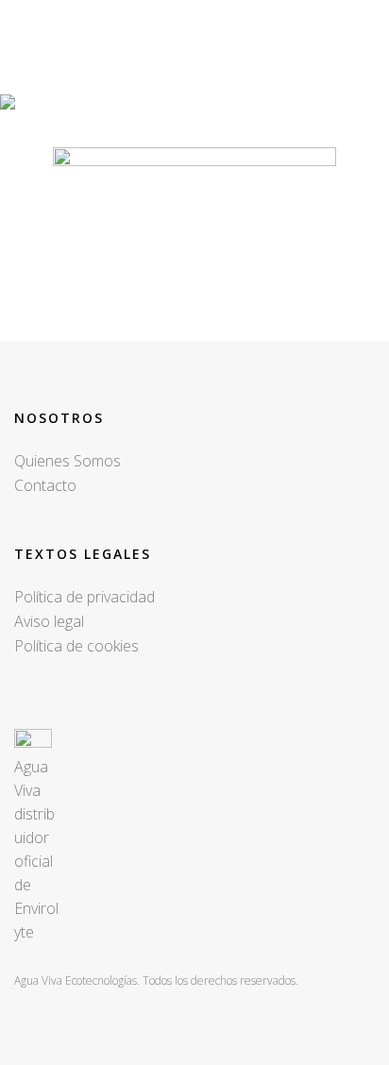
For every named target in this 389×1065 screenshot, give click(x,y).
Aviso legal (49, 621)
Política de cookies (76, 645)
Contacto (45, 485)
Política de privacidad (84, 596)
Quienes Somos (67, 460)
